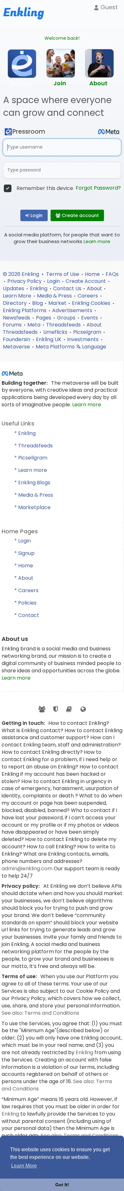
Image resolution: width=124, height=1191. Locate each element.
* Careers (26, 590)
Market (57, 303)
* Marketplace (32, 507)
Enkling (39, 288)
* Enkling (25, 433)
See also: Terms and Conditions (40, 1013)
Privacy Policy (24, 281)
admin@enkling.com (28, 868)
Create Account (86, 281)
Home (93, 274)
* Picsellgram (30, 457)
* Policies (25, 602)
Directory (15, 303)
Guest (108, 7)
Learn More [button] (24, 1165)
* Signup (24, 553)
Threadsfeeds (64, 324)
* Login (22, 540)
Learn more (97, 241)
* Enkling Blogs (32, 482)
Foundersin (17, 339)
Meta (34, 324)
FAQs (112, 274)
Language (93, 346)
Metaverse (17, 346)
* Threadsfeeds (33, 445)
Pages (44, 317)
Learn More (17, 295)
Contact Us (67, 288)
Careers (88, 295)
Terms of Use (63, 274)
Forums (13, 324)
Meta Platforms (56, 346)
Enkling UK (49, 339)
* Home (23, 565)
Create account (79, 215)
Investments (83, 339)
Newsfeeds (17, 317)
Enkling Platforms (25, 310)
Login (36, 215)
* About (23, 578)
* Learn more (30, 470)
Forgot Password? (98, 188)
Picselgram (87, 332)
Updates (14, 288)
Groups (67, 317)
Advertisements (72, 310)
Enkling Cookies (92, 303)
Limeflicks (56, 332)
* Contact (26, 615)
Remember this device (45, 188)
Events (90, 317)
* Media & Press (33, 495)
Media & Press (55, 295)
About (94, 288)
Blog (37, 303)
